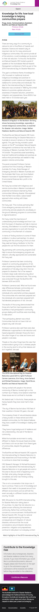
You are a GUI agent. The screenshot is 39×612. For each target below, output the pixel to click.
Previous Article (17, 27)
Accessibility (23, 607)
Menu (37, 3)
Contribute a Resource (19, 577)
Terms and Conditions (12, 607)
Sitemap (4, 607)
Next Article (16, 29)
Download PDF (19, 34)
